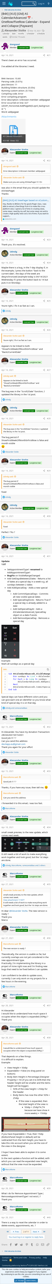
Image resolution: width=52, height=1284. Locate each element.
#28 (49, 418)
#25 (49, 300)
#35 (49, 884)
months (21, 33)
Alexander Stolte (15, 30)
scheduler (31, 33)
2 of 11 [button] (26, 1231)
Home (4, 1260)
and (16, 708)
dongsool (15, 44)
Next (35, 1231)
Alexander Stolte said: (12, 177)
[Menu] (4, 3)
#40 (49, 1217)
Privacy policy (35, 1257)
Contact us (6, 1257)
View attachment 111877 (13, 900)
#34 (49, 827)
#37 (49, 1005)
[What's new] (48, 3)
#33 (49, 771)
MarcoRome (16, 715)
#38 (49, 1037)
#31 (49, 556)
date (14, 33)
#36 (49, 938)
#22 (49, 160)
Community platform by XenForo (25, 1265)
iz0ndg (13, 251)
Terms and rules (20, 1257)
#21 (49, 55)
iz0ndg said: (8, 376)
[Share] (44, 55)
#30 (49, 516)
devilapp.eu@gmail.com (13, 744)
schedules (41, 33)
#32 (49, 726)
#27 (49, 370)
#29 (49, 470)
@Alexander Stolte (18, 910)
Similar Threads (18, 37)
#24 (49, 262)
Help (45, 1257)
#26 (49, 330)
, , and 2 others (25, 865)
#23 (49, 239)
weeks (5, 37)
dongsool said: (9, 166)
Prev (17, 1231)
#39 (49, 1188)
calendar (6, 33)
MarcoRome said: (10, 777)
